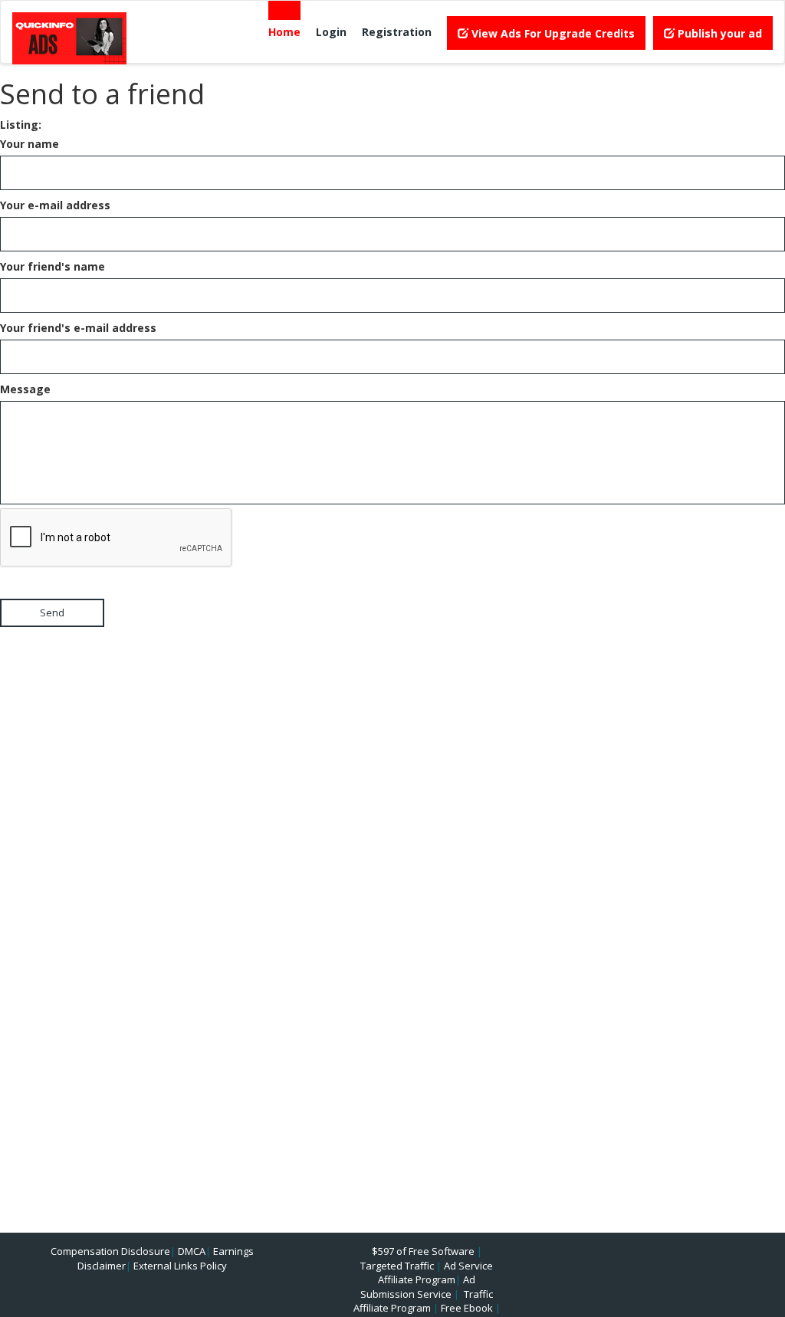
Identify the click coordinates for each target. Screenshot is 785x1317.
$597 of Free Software (423, 1251)
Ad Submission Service (417, 1287)
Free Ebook (467, 1308)
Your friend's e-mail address (78, 327)
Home (284, 32)
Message (25, 389)
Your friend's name (52, 266)
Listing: (20, 124)
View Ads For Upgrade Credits (551, 33)
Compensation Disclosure (110, 1251)
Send (52, 612)
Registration (397, 32)
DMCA (191, 1251)
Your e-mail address (55, 205)
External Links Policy (180, 1266)
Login (331, 32)
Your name (29, 143)
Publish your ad (718, 33)
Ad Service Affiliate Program (435, 1273)
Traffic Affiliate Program (423, 1301)
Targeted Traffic (397, 1266)
